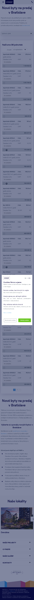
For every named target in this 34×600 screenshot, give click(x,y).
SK (25, 278)
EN (29, 278)
